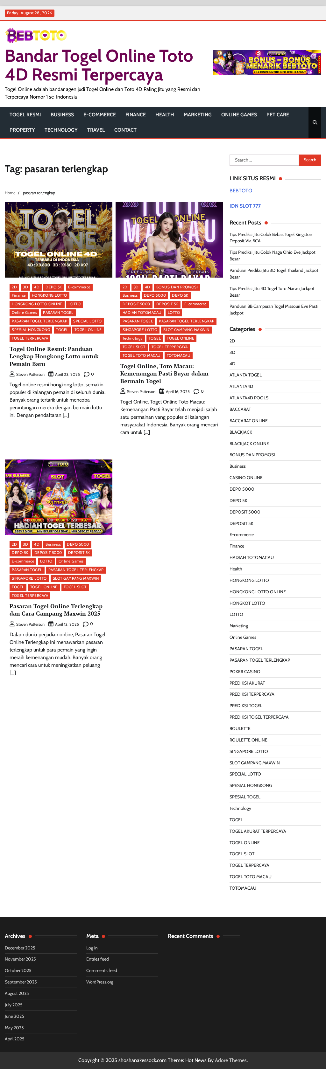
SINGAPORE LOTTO (140, 330)
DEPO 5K (54, 287)
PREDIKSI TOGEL (246, 705)
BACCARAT (240, 409)
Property (22, 130)
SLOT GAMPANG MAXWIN (186, 330)
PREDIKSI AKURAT (247, 683)
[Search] (315, 122)
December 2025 (20, 947)
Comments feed (101, 970)
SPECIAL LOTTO (87, 321)
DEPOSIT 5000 (136, 304)
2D (14, 287)
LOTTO (74, 304)
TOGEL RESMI (25, 115)
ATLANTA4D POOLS (249, 397)
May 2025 (14, 1027)
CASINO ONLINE (246, 477)
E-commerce (99, 115)
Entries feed (97, 959)
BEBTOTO (241, 191)
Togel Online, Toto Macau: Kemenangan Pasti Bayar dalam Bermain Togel (164, 373)
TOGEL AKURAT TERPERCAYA (258, 831)
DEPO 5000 (155, 295)
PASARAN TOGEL (58, 312)
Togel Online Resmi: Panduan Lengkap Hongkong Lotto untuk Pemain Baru (54, 356)
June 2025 (14, 1016)
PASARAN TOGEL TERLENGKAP (39, 321)
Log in (92, 947)
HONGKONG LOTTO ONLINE (37, 304)
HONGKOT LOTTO (247, 603)
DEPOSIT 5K (167, 304)
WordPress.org (99, 981)
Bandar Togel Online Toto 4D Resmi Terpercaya (99, 65)
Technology (61, 130)
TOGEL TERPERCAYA (30, 338)
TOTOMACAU (179, 355)
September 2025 (21, 981)
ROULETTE (240, 728)
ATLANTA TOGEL (246, 374)
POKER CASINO (245, 671)
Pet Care (277, 115)
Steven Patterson (30, 374)
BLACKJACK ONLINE (249, 443)
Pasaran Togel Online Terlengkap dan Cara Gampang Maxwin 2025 (56, 609)
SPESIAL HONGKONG (31, 330)
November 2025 (20, 959)
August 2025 (17, 993)
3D (25, 287)
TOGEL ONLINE (88, 330)
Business (62, 115)
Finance (135, 115)
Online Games (239, 115)
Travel (96, 130)
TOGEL (62, 330)
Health (164, 115)
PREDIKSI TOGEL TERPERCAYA (259, 717)
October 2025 (18, 970)
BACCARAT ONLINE (249, 420)
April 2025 (15, 1038)
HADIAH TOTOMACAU (142, 312)
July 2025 (14, 1004)
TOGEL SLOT (134, 347)
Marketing (198, 115)
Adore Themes (231, 1060)
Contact (125, 130)
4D (36, 287)
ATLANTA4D (241, 386)
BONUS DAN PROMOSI (177, 287)
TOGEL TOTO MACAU (142, 355)
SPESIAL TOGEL (245, 796)
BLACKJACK (241, 432)
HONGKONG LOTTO (49, 295)
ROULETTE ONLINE (248, 739)
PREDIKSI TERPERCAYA (252, 694)
